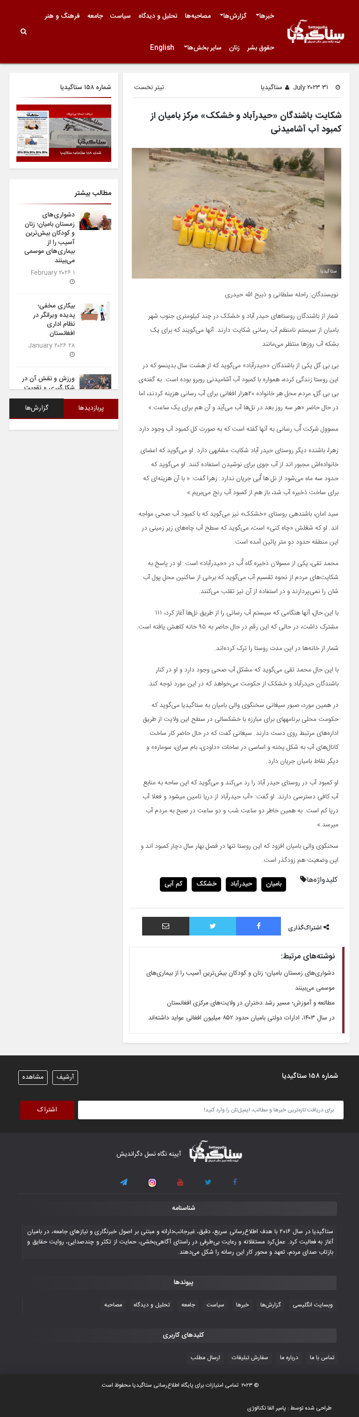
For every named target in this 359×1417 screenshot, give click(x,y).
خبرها (266, 16)
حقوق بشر (260, 48)
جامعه (95, 16)
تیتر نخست (149, 88)
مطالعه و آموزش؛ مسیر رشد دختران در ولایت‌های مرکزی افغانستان (251, 1003)
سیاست (120, 16)
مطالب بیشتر (93, 193)
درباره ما (289, 1358)
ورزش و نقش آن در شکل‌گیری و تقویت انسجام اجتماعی (48, 387)
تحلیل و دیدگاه (158, 16)
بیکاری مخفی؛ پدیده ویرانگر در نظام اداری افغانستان (54, 319)
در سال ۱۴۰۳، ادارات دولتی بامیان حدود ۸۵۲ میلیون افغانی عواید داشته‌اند (241, 1018)
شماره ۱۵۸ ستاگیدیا (85, 87)
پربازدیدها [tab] (91, 408)
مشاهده (32, 1077)
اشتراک (47, 1110)
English (162, 48)
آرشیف (65, 1077)
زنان (234, 48)
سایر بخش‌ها (204, 48)
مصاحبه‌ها (198, 16)
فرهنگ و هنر (62, 16)
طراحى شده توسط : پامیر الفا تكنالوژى (289, 1408)
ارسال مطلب (205, 1358)
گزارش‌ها (234, 16)
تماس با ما (322, 1358)
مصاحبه (113, 1305)
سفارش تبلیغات (250, 1358)
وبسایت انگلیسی (313, 1305)
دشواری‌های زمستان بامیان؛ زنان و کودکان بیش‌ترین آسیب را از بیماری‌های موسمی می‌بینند (49, 237)
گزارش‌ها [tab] (36, 408)
